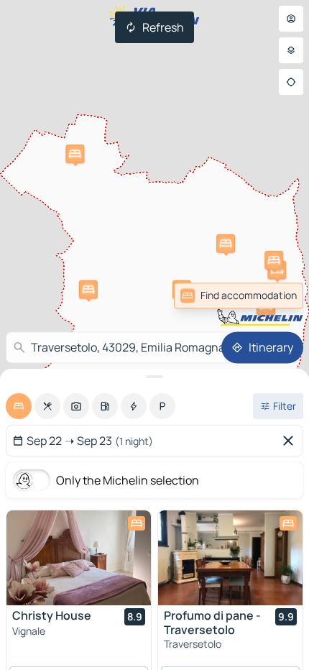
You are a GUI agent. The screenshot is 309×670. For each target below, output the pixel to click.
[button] (276, 270)
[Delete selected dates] (291, 440)
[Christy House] (78, 557)
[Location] (291, 82)
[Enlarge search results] (154, 377)
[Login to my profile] (291, 19)
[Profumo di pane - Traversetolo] (230, 557)
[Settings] (291, 50)
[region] (78, 557)
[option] (19, 406)
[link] (271, 295)
